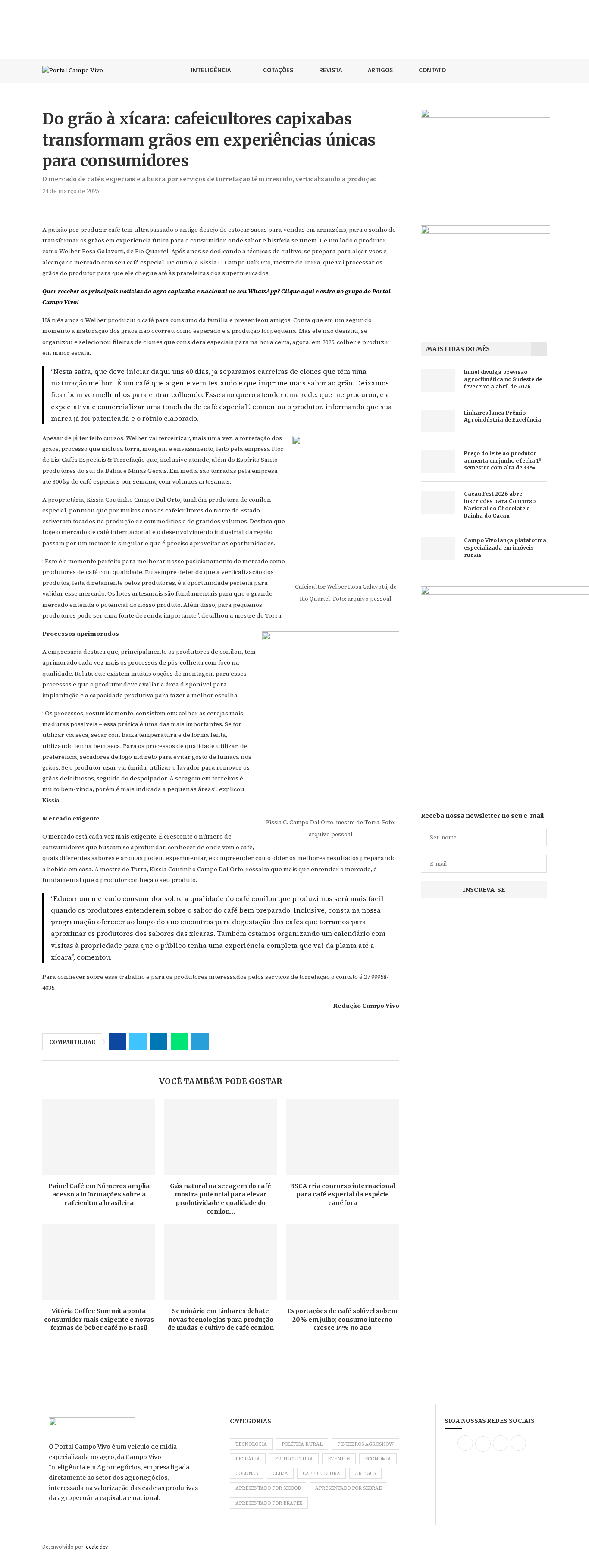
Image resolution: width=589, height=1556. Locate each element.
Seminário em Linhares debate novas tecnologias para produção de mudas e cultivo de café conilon (220, 1319)
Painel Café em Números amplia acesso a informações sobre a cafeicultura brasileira (99, 1194)
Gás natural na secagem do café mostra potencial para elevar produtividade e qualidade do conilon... (220, 1198)
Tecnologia (251, 1444)
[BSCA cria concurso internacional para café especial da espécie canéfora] (342, 1137)
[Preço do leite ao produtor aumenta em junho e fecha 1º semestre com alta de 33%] (438, 461)
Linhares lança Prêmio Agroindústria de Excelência (502, 416)
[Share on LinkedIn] (158, 1041)
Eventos (339, 1459)
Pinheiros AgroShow (365, 1444)
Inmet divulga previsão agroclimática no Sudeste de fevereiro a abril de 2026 (503, 379)
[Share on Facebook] (117, 1041)
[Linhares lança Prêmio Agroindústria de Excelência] (438, 421)
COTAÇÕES (278, 70)
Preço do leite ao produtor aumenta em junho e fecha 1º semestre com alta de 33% (503, 460)
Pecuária (247, 1459)
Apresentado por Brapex (268, 1503)
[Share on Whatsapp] (179, 1041)
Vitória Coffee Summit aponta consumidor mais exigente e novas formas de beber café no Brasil (99, 1319)
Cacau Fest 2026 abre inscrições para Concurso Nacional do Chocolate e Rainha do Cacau (500, 505)
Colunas (246, 1473)
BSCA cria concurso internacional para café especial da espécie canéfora (342, 1194)
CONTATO (432, 70)
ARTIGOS (380, 70)
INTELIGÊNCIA (211, 70)
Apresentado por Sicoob (268, 1488)
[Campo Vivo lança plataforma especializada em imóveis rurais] (438, 548)
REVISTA (330, 70)
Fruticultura (294, 1459)
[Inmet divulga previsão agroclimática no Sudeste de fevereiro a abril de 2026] (438, 380)
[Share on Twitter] (138, 1041)
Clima (280, 1473)
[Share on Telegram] (200, 1041)
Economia (378, 1459)
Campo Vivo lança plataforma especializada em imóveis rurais (505, 547)
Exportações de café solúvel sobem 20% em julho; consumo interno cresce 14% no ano (342, 1319)
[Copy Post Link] (220, 1041)
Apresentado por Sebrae (348, 1488)
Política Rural (302, 1444)
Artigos (365, 1473)
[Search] (542, 70)
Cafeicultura (321, 1473)
